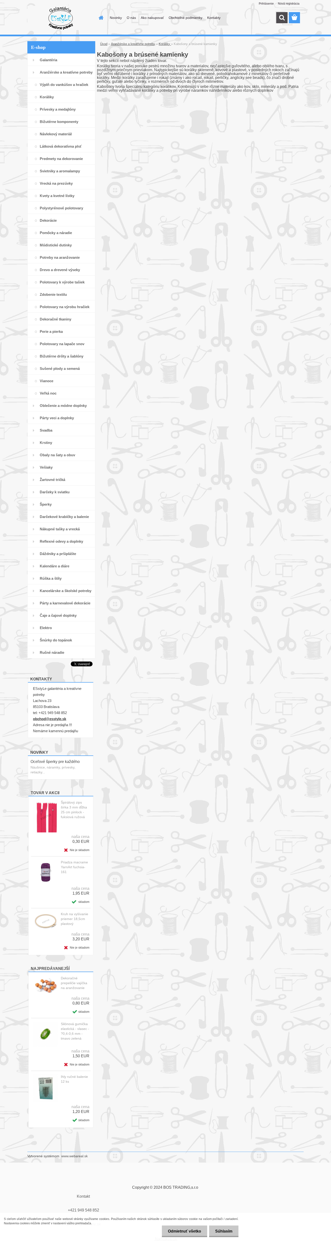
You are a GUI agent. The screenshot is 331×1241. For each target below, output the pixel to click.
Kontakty (214, 18)
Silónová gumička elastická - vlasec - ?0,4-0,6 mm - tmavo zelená (75, 1031)
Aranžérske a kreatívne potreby (133, 44)
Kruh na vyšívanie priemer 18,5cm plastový (74, 919)
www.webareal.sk (74, 1156)
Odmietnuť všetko (184, 1231)
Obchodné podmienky (185, 18)
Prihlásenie (266, 3)
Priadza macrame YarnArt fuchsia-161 (74, 867)
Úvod (103, 44)
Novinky (116, 18)
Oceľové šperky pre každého (55, 762)
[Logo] (60, 18)
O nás (131, 18)
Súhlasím (223, 1231)
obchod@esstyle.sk (49, 719)
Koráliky (165, 44)
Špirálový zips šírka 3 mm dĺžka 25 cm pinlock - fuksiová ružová (74, 809)
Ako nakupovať (152, 18)
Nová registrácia (288, 3)
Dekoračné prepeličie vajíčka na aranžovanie (74, 983)
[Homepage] (100, 17)
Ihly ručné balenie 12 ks (74, 1079)
